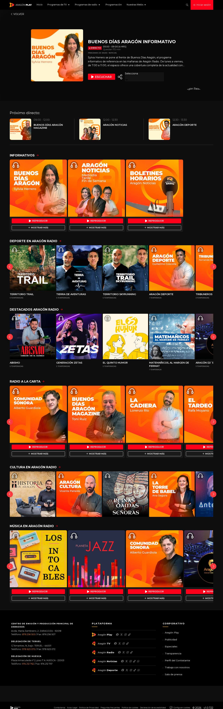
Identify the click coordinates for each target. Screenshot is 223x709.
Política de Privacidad (89, 708)
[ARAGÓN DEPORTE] (172, 268)
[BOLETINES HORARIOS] (154, 188)
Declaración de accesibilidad (153, 708)
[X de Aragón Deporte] (126, 670)
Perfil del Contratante (177, 660)
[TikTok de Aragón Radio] (131, 652)
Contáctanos (59, 708)
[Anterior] (10, 267)
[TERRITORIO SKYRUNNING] (125, 268)
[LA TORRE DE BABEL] (172, 494)
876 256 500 (29, 634)
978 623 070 (29, 649)
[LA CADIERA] (154, 414)
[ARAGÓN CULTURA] (79, 494)
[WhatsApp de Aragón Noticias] (138, 661)
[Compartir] (120, 76)
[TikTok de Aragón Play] (129, 634)
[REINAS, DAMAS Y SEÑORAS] (125, 494)
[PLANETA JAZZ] (96, 558)
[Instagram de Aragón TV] (123, 643)
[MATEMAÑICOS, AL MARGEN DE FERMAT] (172, 336)
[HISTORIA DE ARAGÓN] (32, 494)
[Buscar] (187, 5)
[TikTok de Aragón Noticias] (134, 661)
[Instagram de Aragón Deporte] (130, 670)
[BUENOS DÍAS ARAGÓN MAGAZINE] (96, 414)
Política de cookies (130, 708)
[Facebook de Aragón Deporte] (122, 670)
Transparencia (173, 653)
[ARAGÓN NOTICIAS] (96, 188)
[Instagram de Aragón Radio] (127, 652)
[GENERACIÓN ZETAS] (79, 336)
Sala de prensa (173, 674)
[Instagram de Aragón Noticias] (130, 661)
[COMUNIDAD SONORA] (38, 414)
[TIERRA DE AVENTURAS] (79, 268)
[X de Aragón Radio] (123, 652)
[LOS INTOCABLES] (38, 558)
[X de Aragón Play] (121, 634)
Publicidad (171, 639)
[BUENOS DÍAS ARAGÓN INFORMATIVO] (38, 188)
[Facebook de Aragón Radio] (119, 652)
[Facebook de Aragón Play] (117, 634)
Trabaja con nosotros (177, 667)
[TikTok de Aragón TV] (127, 643)
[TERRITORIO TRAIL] (32, 268)
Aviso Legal (72, 708)
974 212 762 (28, 663)
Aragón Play (172, 632)
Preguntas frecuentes (110, 708)
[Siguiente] (213, 267)
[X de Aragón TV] (119, 643)
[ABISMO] (32, 336)
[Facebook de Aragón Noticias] (122, 661)
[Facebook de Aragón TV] (115, 643)
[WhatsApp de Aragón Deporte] (138, 670)
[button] (58, 5)
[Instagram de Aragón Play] (125, 634)
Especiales (171, 646)
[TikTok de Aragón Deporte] (134, 670)
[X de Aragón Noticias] (126, 661)
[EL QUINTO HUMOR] (125, 336)
